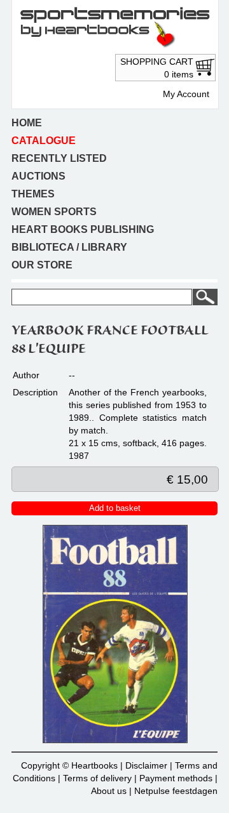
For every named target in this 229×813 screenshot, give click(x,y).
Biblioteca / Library (69, 247)
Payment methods (175, 778)
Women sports (54, 211)
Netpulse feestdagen (176, 791)
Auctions (38, 176)
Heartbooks (94, 765)
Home (26, 122)
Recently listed (59, 158)
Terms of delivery (97, 778)
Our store (42, 265)
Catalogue (43, 140)
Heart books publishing (82, 229)
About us (109, 791)
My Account (186, 94)
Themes (33, 193)
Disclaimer (146, 765)
